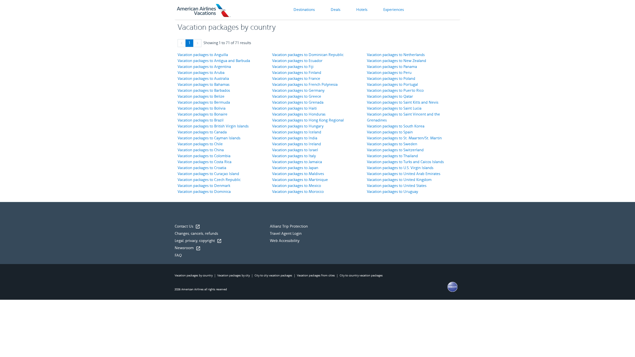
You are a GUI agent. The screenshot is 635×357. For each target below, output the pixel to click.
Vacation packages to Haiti (294, 108)
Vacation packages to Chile (200, 144)
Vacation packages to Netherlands (396, 55)
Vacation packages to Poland (391, 78)
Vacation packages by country (194, 275)
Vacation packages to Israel (295, 150)
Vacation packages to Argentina (204, 66)
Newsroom (188, 248)
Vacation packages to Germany (298, 90)
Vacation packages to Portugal (392, 84)
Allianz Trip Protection (289, 226)
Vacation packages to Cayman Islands (209, 138)
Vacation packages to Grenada (297, 102)
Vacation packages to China (201, 150)
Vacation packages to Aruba (201, 72)
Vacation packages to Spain (390, 132)
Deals (335, 9)
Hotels (361, 9)
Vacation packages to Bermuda (204, 102)
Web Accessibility (284, 240)
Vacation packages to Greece (296, 96)
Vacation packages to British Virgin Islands (213, 126)
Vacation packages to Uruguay (392, 191)
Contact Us (187, 226)
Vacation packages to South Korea (395, 126)
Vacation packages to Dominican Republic (308, 55)
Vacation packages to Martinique (300, 180)
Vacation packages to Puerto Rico (395, 90)
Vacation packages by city (233, 275)
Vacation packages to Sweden (392, 144)
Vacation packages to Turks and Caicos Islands (405, 162)
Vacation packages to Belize (201, 96)
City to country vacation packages (361, 275)
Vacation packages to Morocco (298, 191)
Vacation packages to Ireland (296, 144)
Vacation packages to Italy (294, 156)
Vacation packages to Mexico (296, 185)
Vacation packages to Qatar (390, 96)
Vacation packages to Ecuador (297, 61)
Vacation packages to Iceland (296, 132)
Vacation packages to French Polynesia (305, 84)
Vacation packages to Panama (392, 66)
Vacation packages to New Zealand (396, 61)
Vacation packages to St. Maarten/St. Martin (404, 138)
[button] (181, 43)
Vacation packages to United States (396, 185)
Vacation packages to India (294, 138)
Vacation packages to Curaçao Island (208, 174)
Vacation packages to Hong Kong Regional (308, 120)
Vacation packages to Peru (389, 72)
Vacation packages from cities (316, 275)
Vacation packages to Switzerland (395, 150)
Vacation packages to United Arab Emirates (403, 174)
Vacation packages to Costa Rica (204, 162)
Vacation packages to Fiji (293, 66)
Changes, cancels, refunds (196, 233)
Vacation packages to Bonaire (202, 114)
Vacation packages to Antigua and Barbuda (214, 61)
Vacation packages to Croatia (202, 168)
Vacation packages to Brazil (200, 120)
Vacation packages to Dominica (204, 191)
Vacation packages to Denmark (204, 185)
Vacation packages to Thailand (392, 156)
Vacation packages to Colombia (204, 156)
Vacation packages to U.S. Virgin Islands (400, 168)
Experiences (393, 9)
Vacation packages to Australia (203, 78)
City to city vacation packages (273, 275)
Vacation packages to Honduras (298, 114)
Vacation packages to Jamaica (297, 162)
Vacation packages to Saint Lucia (394, 108)
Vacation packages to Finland (296, 72)
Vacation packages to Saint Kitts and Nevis (402, 102)
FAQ (178, 255)
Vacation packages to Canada (202, 132)
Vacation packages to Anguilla (203, 55)
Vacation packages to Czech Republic (209, 180)
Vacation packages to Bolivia (201, 108)
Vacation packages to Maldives (298, 174)
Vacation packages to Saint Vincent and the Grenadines (403, 117)
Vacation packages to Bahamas (203, 84)
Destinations (304, 9)
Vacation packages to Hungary (297, 126)
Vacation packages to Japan (295, 168)
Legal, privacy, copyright (198, 240)
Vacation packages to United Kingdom (399, 180)
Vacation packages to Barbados (204, 90)
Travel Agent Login (286, 233)
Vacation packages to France (296, 78)
